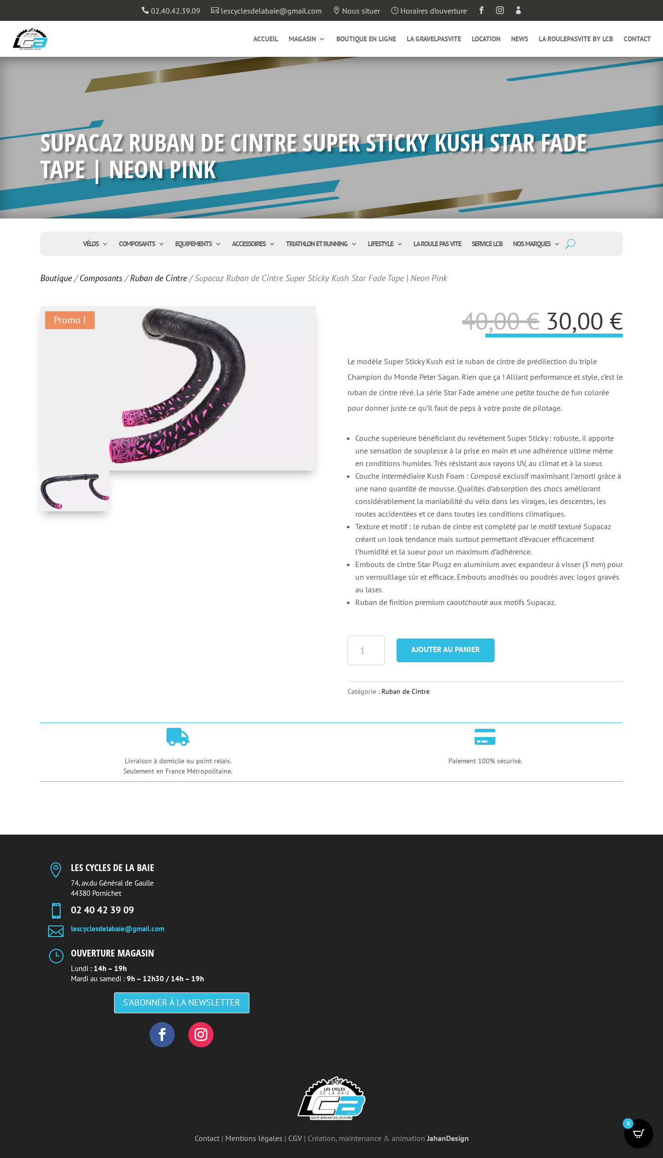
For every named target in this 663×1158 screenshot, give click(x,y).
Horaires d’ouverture (429, 11)
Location (486, 39)
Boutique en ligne (366, 39)
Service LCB (487, 244)
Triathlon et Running (317, 244)
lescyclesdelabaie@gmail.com (266, 11)
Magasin (302, 39)
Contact (637, 39)
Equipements (193, 244)
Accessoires (248, 244)
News (519, 39)
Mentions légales (253, 1138)
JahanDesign (448, 1138)
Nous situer (356, 11)
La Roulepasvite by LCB (576, 39)
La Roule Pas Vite (437, 244)
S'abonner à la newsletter (181, 1002)
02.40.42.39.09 (170, 11)
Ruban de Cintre (158, 278)
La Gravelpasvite (434, 39)
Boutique (56, 278)
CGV (295, 1138)
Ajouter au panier (445, 649)
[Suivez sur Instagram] (201, 1034)
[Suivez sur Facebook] (162, 1034)
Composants (137, 244)
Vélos (91, 244)
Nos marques (531, 244)
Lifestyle (380, 244)
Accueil (265, 39)
